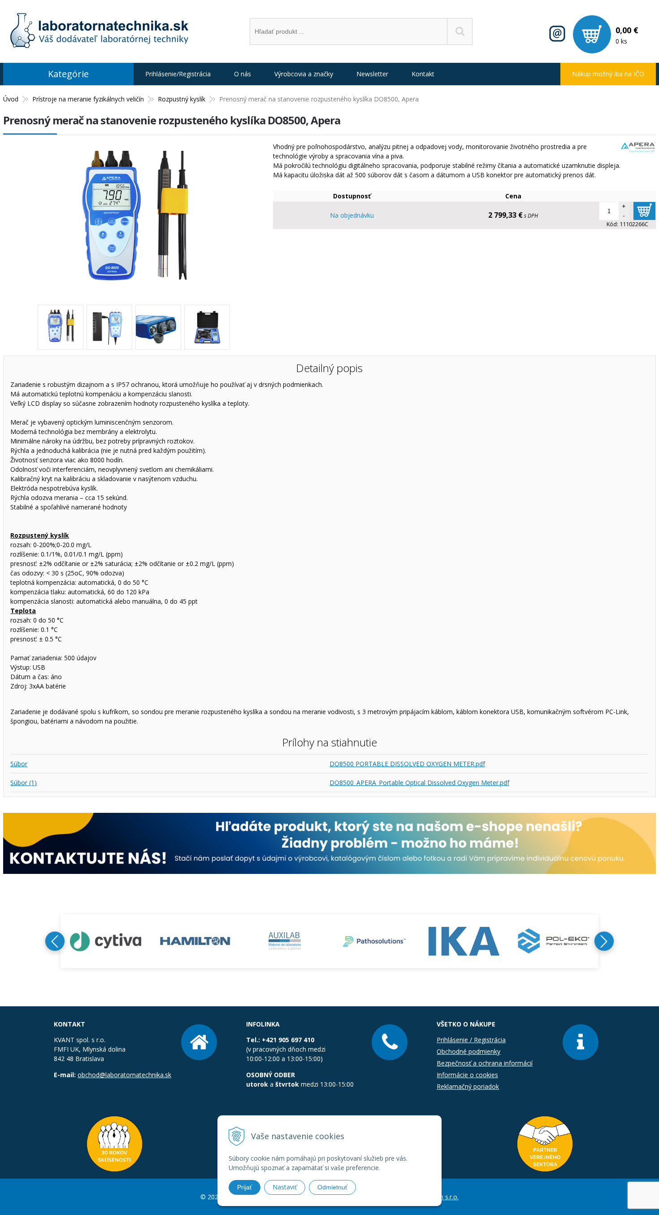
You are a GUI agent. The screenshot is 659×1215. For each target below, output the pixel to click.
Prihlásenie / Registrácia (471, 1039)
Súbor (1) (23, 782)
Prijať (244, 1187)
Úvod (10, 99)
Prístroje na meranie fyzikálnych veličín (88, 99)
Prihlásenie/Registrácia (178, 74)
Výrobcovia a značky (303, 74)
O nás (242, 74)
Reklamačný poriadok (468, 1086)
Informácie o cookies (467, 1074)
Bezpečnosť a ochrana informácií (485, 1063)
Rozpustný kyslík (181, 99)
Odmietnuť (332, 1187)
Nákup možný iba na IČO (608, 74)
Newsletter (372, 74)
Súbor (18, 763)
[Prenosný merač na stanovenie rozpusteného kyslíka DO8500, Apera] (133, 286)
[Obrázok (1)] (109, 327)
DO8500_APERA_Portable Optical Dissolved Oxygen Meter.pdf (419, 782)
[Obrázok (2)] (158, 327)
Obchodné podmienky (468, 1051)
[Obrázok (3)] (207, 327)
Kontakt (423, 74)
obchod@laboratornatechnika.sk (124, 1074)
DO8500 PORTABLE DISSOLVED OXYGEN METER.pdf (407, 763)
